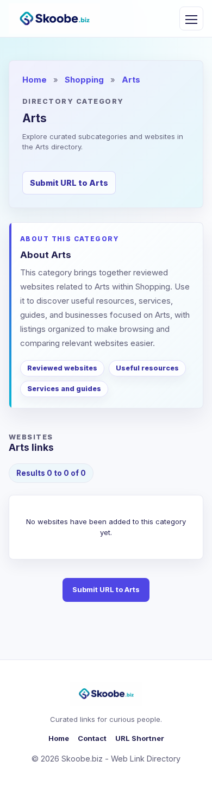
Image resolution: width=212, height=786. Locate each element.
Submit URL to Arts (69, 182)
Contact (92, 738)
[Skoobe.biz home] (54, 18)
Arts (131, 80)
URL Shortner (139, 738)
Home (34, 80)
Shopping (84, 80)
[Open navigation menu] (191, 18)
